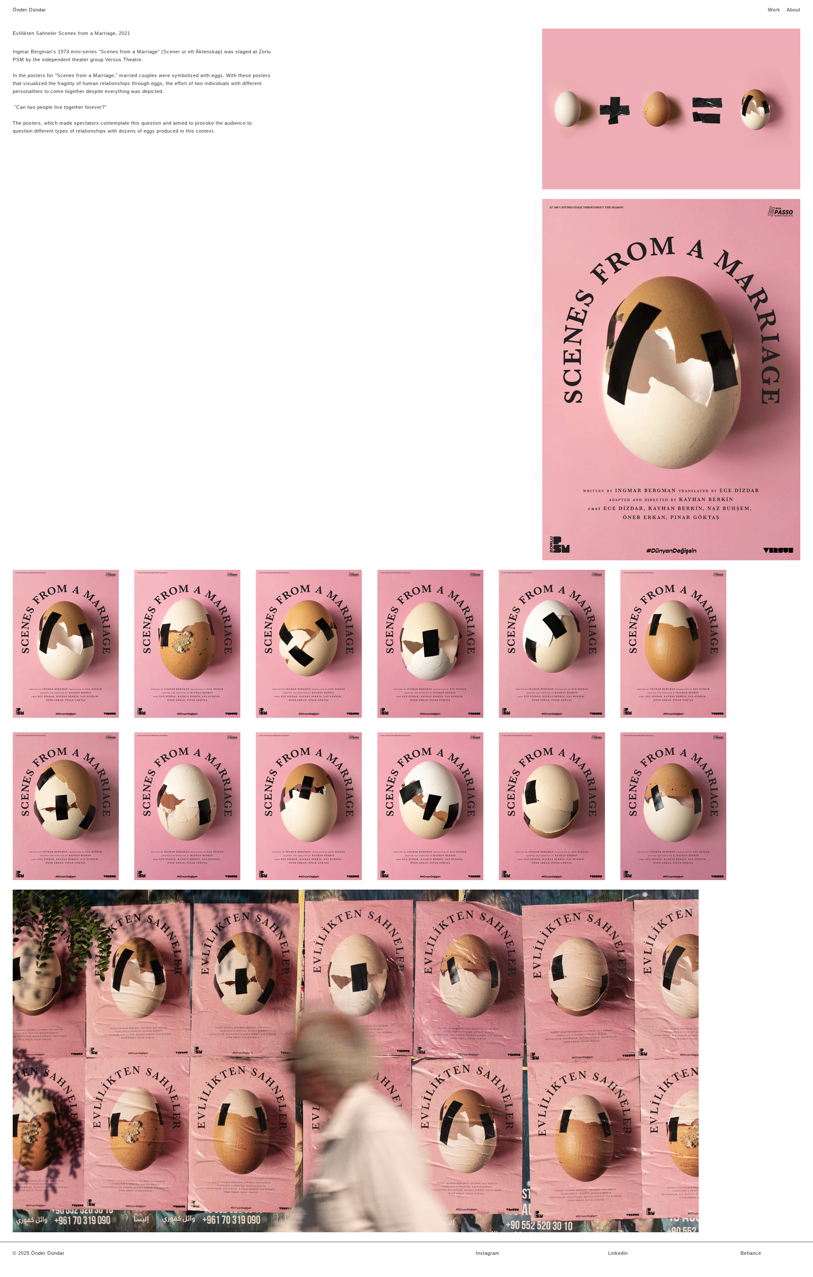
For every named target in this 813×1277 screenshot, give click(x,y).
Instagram (488, 1253)
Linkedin (618, 1253)
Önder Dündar (29, 9)
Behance (751, 1253)
